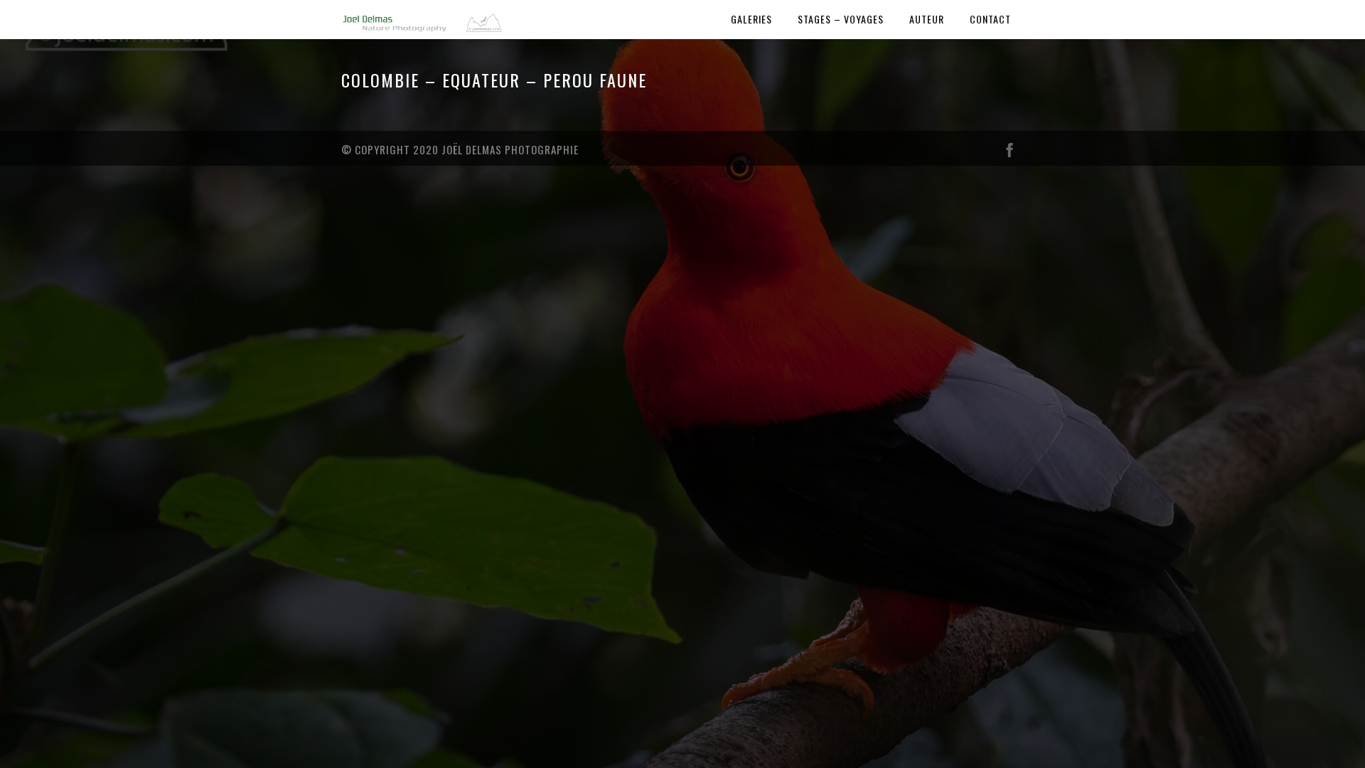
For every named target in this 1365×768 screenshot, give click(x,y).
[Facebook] (1009, 153)
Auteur (926, 18)
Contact (990, 18)
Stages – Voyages (841, 18)
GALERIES (751, 18)
